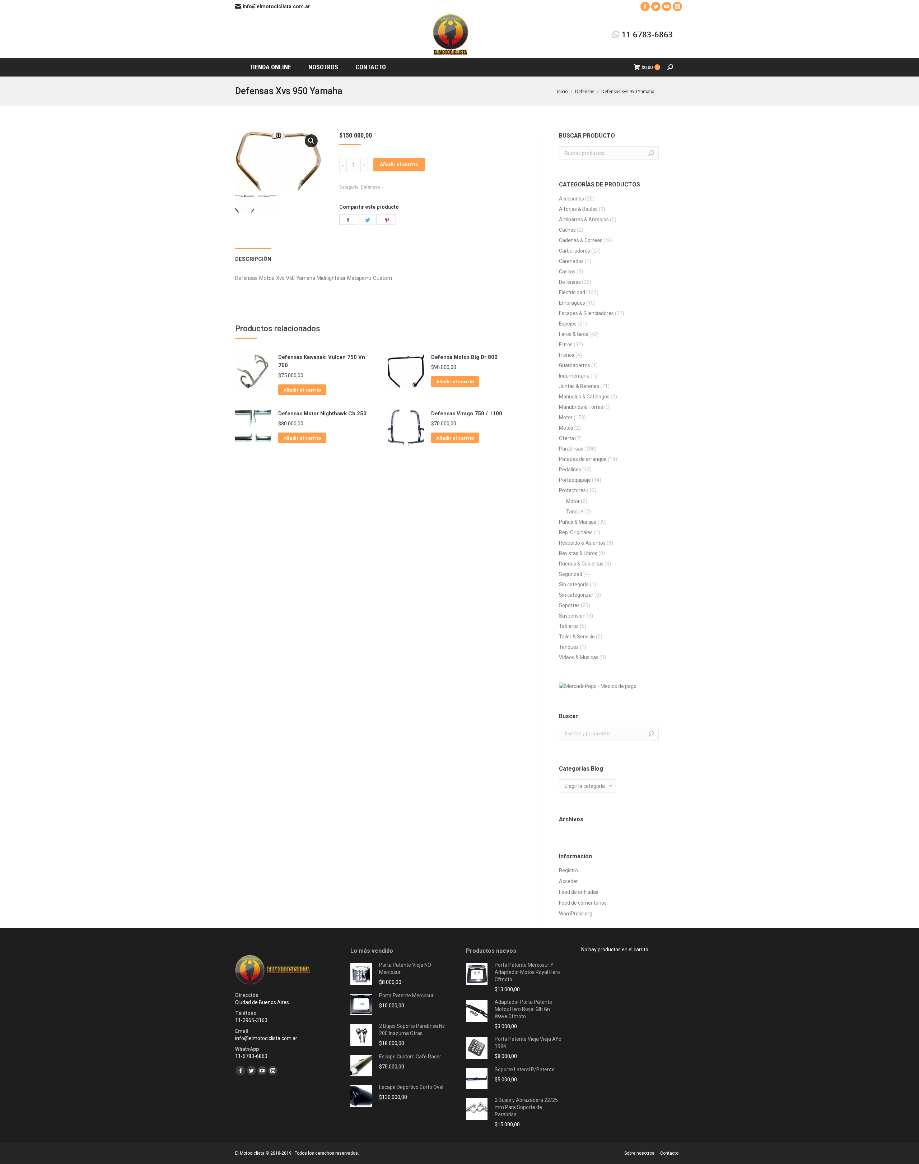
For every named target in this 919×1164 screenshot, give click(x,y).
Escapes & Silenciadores (586, 313)
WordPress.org (575, 913)
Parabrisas (571, 449)
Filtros (566, 344)
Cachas (567, 230)
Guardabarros (574, 365)
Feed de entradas (578, 892)
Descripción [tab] (253, 259)
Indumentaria (574, 376)
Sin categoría (574, 584)
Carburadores (574, 251)
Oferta (566, 438)
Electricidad (572, 292)
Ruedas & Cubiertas (581, 564)
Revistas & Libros (578, 553)
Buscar (651, 153)
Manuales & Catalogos (584, 396)
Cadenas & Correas (580, 240)
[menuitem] (270, 67)
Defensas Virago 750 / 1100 (466, 413)
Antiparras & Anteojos (584, 219)
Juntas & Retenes (579, 386)
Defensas (370, 187)
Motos (566, 428)
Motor (566, 417)
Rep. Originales (576, 532)
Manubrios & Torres (581, 407)
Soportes (569, 605)
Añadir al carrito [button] (302, 390)
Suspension (572, 616)
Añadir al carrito (399, 164)
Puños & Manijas (577, 522)
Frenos (566, 355)
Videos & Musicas (578, 657)
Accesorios (571, 199)
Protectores (572, 490)
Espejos (568, 324)
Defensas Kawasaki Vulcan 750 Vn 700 (321, 361)
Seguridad (570, 574)
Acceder (568, 881)
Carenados (571, 261)
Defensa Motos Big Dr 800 (464, 357)
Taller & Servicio (577, 636)
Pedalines (570, 469)
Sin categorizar (576, 595)
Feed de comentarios (583, 903)
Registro (568, 870)
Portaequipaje (575, 480)
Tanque (574, 511)
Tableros (569, 626)
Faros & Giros (573, 334)
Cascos (567, 271)
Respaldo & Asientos (582, 543)
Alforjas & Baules (578, 209)
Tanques (569, 647)
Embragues (572, 303)
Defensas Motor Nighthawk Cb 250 (322, 413)
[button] (311, 140)
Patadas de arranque (583, 459)
